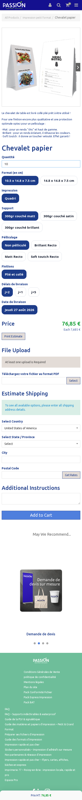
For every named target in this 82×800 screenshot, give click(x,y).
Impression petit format (37, 17)
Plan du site (30, 687)
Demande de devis (40, 634)
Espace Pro (11, 780)
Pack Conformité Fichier (38, 692)
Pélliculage (9, 237)
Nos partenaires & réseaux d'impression (28, 754)
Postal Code (10, 468)
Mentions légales (34, 682)
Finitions (8, 266)
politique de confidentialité (40, 677)
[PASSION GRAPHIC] (14, 5)
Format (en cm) (12, 172)
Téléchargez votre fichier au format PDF (30, 374)
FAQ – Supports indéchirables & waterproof (30, 714)
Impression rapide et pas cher (22, 744)
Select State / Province (18, 437)
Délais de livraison (15, 284)
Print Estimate (13, 336)
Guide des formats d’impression (23, 739)
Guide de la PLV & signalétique (22, 719)
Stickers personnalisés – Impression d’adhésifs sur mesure (38, 749)
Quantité (8, 157)
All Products (12, 17)
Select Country (12, 421)
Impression (9, 190)
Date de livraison (14, 302)
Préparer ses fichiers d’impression (24, 734)
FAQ (7, 709)
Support (7, 208)
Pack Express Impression (38, 697)
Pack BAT (29, 702)
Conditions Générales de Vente (42, 672)
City (4, 452)
